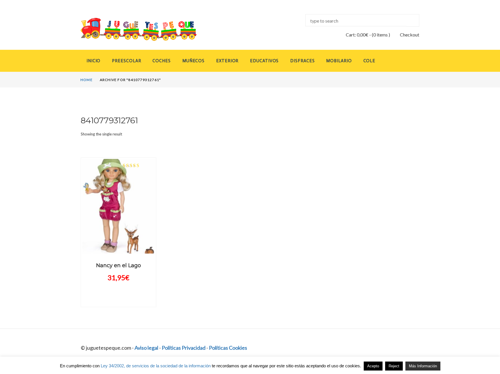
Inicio (93, 60)
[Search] (412, 20)
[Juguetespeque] (133, 29)
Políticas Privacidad (183, 347)
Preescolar (126, 60)
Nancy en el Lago (118, 265)
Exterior (227, 60)
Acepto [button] (373, 366)
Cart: (357, 34)
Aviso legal (146, 347)
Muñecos (193, 60)
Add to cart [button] (118, 248)
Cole (369, 60)
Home (86, 80)
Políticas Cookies (228, 347)
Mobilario (339, 60)
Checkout (409, 34)
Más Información (423, 366)
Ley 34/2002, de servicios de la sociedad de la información (156, 365)
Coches (161, 60)
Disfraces (302, 60)
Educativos (264, 60)
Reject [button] (394, 366)
